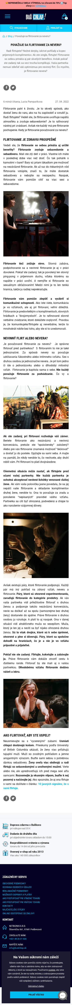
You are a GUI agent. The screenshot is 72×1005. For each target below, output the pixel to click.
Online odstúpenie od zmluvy (18, 913)
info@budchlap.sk (17, 948)
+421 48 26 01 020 (17, 938)
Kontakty (8, 905)
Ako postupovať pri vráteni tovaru (21, 902)
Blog (10, 36)
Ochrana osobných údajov (17, 887)
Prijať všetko (36, 994)
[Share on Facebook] (6, 88)
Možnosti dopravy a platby (17, 894)
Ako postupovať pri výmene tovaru (21, 898)
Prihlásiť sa (56, 28)
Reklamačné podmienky (15, 891)
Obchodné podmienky (14, 883)
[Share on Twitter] (13, 88)
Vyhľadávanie (20, 28)
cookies (51, 970)
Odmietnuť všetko (36, 986)
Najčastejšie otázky (14, 909)
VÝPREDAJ (40, 6)
